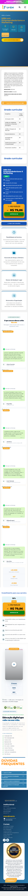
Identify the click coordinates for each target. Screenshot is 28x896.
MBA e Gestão (6, 15)
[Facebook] (7, 840)
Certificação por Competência (11, 832)
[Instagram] (4, 840)
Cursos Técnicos (7, 831)
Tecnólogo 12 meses (8, 826)
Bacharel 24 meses (8, 827)
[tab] (14, 203)
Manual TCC (6, 813)
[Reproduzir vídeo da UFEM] (14, 664)
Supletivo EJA (6, 836)
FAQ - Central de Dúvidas (9, 808)
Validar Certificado (8, 837)
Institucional (6, 806)
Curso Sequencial (7, 834)
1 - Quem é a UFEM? (7, 772)
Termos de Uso (7, 809)
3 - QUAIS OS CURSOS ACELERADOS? (11, 781)
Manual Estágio (7, 811)
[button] (14, 772)
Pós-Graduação (7, 829)
